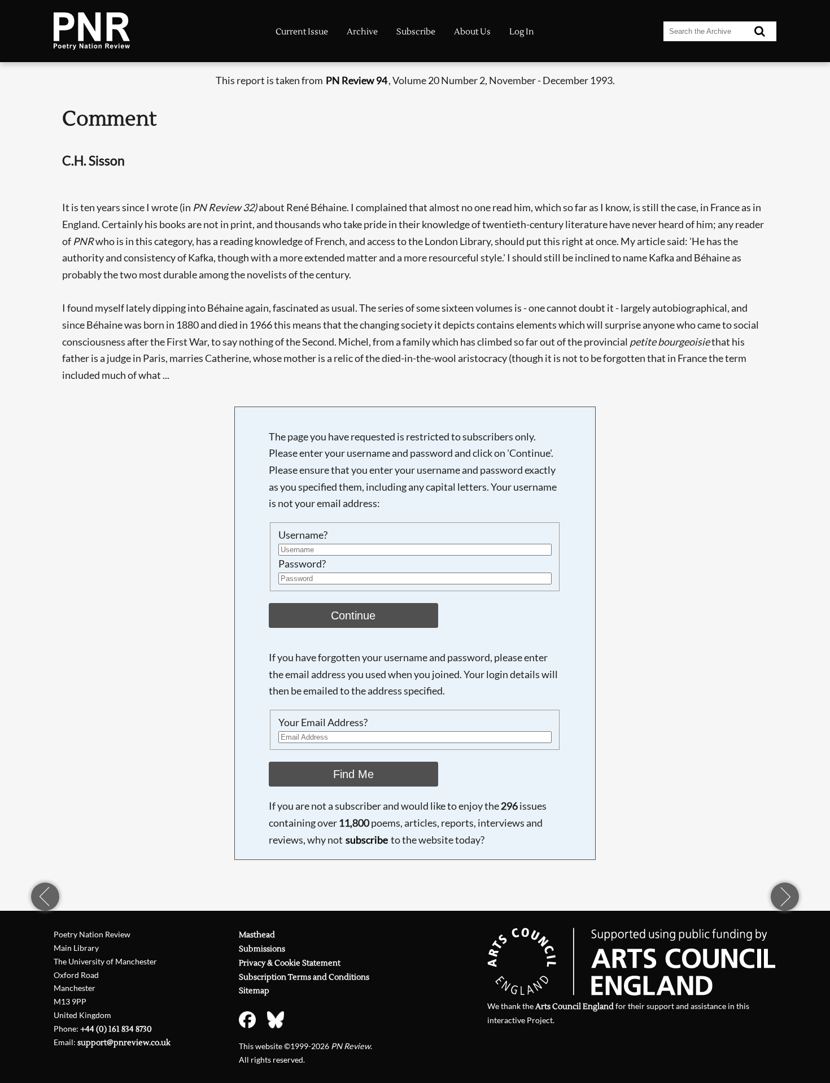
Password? (302, 563)
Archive (362, 32)
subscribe (367, 839)
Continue (353, 615)
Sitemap (254, 990)
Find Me (353, 774)
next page (785, 897)
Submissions (262, 949)
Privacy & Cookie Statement (289, 963)
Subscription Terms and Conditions (304, 977)
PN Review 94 (356, 80)
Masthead (257, 934)
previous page (45, 897)
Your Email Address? (323, 722)
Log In (521, 32)
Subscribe (415, 32)
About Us (472, 32)
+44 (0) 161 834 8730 (116, 1029)
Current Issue (302, 32)
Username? (302, 535)
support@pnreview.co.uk (124, 1042)
